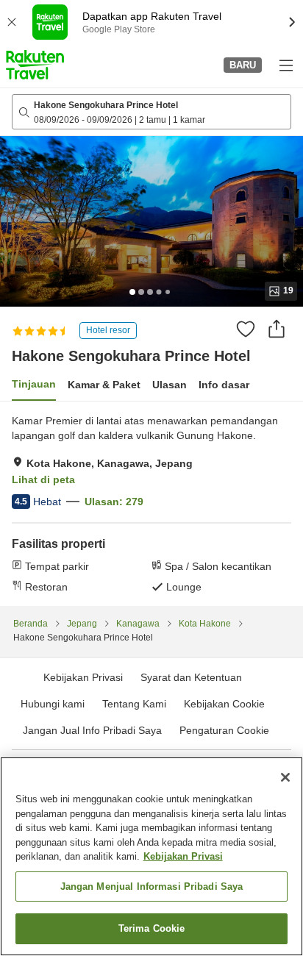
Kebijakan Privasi (183, 856)
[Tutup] (285, 777)
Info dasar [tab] (224, 384)
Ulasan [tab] (169, 384)
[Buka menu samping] (285, 64)
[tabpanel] (151, 504)
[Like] (245, 328)
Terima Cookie (151, 928)
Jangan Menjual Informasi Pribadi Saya (151, 886)
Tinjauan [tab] (34, 384)
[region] (151, 856)
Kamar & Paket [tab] (104, 384)
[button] (35, 64)
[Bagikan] (276, 328)
